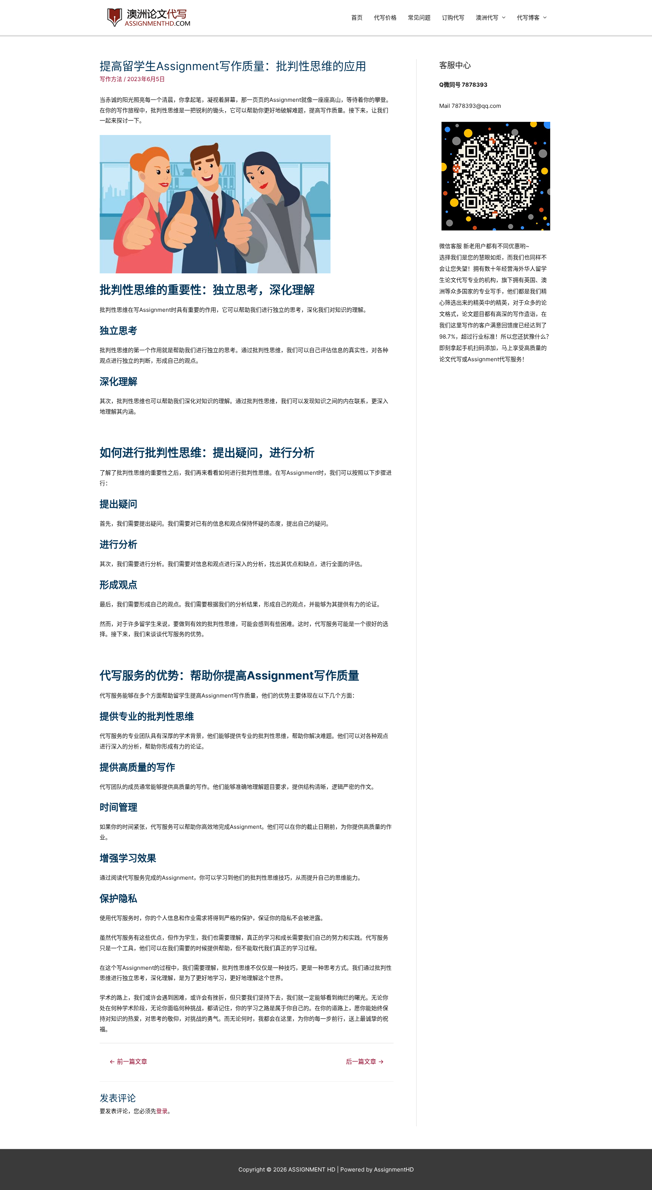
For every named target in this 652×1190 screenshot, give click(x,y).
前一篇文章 (128, 1061)
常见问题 (419, 17)
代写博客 (528, 17)
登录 (162, 1111)
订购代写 (453, 17)
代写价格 (385, 17)
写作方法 (111, 79)
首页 (357, 17)
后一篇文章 (365, 1061)
